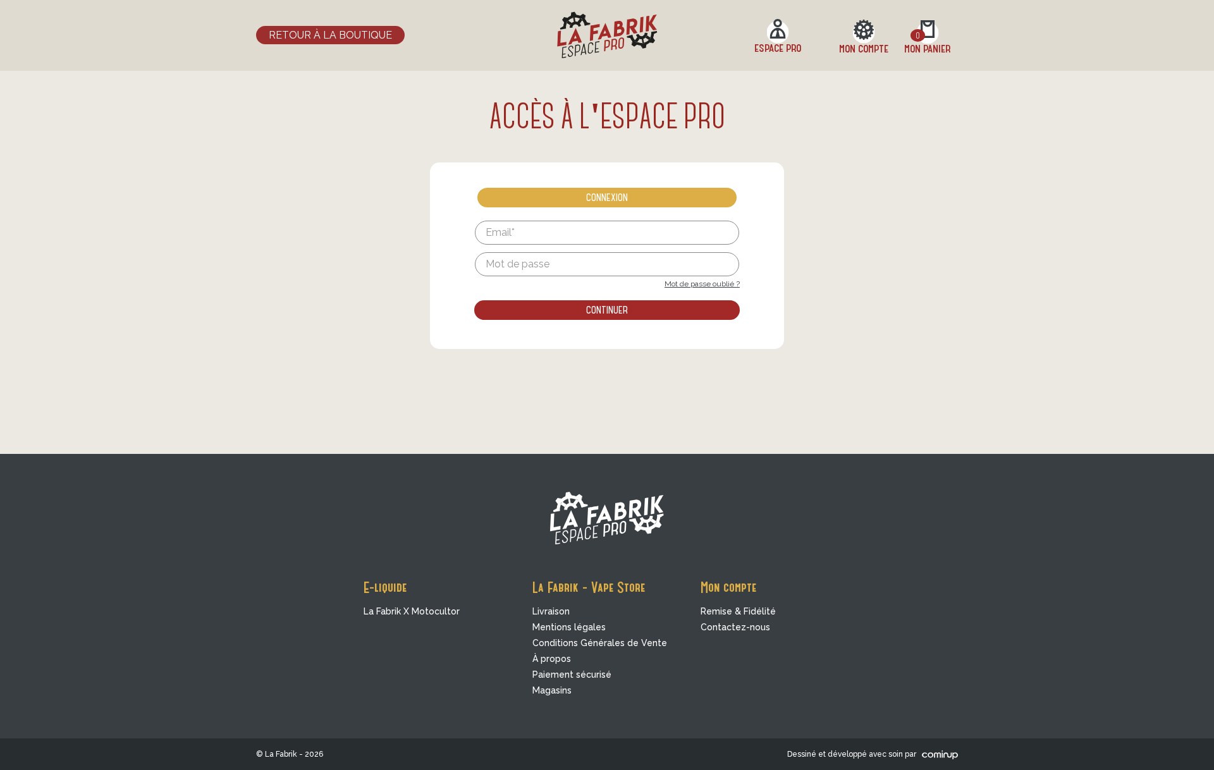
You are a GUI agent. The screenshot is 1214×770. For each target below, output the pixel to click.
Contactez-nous (735, 627)
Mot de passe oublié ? (702, 283)
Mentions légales (569, 627)
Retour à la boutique (330, 35)
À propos (551, 659)
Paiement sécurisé (571, 674)
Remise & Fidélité (738, 611)
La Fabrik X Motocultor (412, 611)
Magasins (552, 690)
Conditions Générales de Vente (599, 643)
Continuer (607, 309)
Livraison (551, 611)
